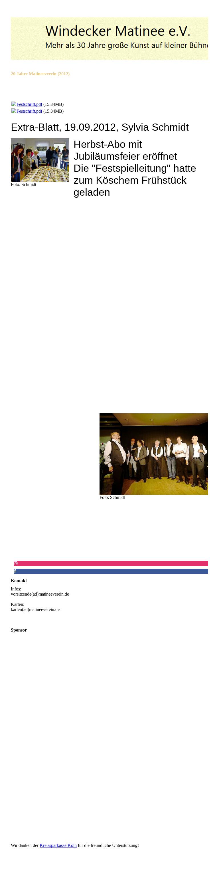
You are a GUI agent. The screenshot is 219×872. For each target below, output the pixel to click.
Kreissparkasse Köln (58, 845)
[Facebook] (15, 571)
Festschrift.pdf (29, 104)
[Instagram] (16, 563)
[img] (109, 38)
